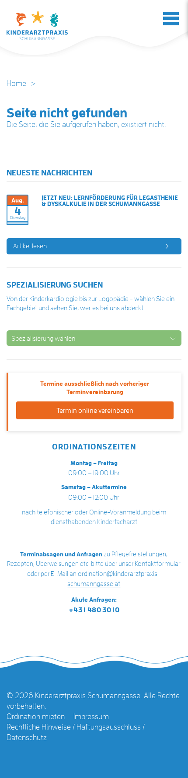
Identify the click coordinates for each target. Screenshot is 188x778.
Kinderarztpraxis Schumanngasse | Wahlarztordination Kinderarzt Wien (37, 25)
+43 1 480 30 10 (94, 610)
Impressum (91, 716)
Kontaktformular (158, 563)
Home (16, 83)
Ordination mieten (36, 716)
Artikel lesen (30, 246)
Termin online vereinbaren (94, 410)
